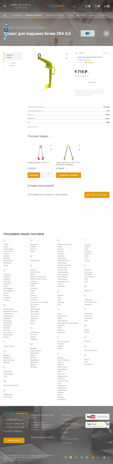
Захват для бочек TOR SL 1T (38, 163)
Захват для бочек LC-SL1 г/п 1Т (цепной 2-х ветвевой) (68, 164)
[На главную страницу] (56, 6)
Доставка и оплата (70, 428)
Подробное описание (68, 175)
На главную (66, 415)
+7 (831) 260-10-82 (15, 427)
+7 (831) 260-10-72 (15, 423)
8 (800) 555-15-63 (19, 5)
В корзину (34, 175)
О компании (67, 419)
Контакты (66, 443)
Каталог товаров (69, 424)
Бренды (64, 432)
